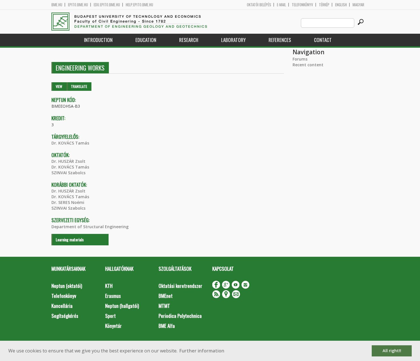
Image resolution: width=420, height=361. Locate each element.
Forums (300, 59)
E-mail (281, 5)
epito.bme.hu (78, 5)
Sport (110, 315)
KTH (109, 285)
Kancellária (62, 305)
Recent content (308, 64)
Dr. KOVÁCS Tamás (70, 143)
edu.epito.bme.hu (107, 5)
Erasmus (113, 295)
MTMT (164, 305)
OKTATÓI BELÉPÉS (259, 5)
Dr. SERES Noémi (67, 202)
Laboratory (233, 39)
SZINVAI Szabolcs (68, 172)
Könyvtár (113, 325)
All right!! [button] (392, 350)
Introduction (98, 39)
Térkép (324, 5)
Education (145, 39)
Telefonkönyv (302, 5)
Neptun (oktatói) (66, 285)
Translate (79, 86)
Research (188, 39)
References (280, 39)
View (59, 86)
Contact (323, 39)
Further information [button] (201, 351)
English (341, 5)
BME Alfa (167, 325)
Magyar (358, 5)
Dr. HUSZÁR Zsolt (68, 161)
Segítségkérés (64, 315)
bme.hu (56, 5)
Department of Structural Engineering (90, 226)
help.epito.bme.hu (139, 5)
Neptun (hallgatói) (122, 305)
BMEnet (166, 295)
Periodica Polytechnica (180, 315)
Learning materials (70, 239)
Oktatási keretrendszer (180, 285)
